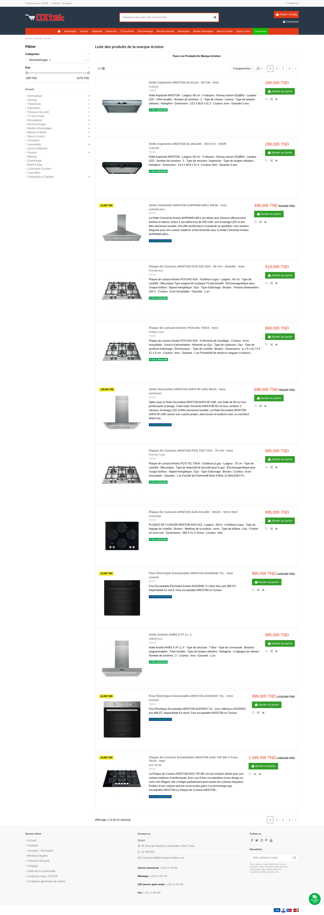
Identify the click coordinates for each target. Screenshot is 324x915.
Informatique (34, 95)
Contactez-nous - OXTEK (37, 3)
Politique (32, 866)
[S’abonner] (294, 857)
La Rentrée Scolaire (39, 168)
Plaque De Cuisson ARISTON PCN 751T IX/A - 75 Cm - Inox (191, 450)
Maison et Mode (36, 132)
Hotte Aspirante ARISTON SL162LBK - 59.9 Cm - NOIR (187, 144)
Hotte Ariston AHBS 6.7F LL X (170, 634)
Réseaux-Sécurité (38, 112)
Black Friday (34, 164)
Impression (33, 108)
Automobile (34, 144)
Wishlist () (293, 3)
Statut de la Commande (41, 871)
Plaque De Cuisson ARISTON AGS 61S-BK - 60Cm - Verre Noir (193, 512)
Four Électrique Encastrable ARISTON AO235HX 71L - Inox (191, 696)
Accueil (29, 89)
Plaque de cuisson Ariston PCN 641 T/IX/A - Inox (183, 328)
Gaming (32, 99)
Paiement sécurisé (38, 860)
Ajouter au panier (282, 91)
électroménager (36, 124)
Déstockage (34, 160)
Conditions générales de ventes (46, 881)
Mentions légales (37, 855)
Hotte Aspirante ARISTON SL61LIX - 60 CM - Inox (184, 82)
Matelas (32, 156)
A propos (32, 845)
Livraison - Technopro (62, 3)
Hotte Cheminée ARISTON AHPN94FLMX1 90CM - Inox (188, 205)
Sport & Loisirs (36, 136)
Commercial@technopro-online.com (162, 857)
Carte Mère (34, 172)
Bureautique (34, 120)
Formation (33, 140)
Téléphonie (34, 104)
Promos (32, 152)
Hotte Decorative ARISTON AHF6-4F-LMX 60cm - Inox (187, 389)
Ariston (152, 90)
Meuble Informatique (39, 128)
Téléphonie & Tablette (40, 176)
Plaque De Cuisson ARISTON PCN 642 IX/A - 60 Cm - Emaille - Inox (197, 266)
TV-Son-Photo (35, 116)
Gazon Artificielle (37, 148)
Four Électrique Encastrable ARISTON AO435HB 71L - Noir (191, 573)
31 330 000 (148, 851)
